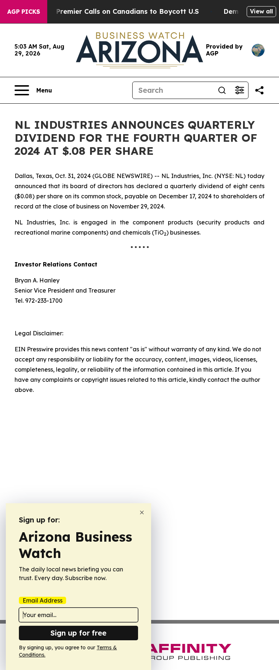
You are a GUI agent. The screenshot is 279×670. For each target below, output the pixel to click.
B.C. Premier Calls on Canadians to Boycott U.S (120, 11)
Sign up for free (78, 632)
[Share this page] (259, 90)
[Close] (141, 512)
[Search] (222, 90)
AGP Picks (23, 11)
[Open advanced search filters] (239, 90)
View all (261, 11)
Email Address (42, 600)
